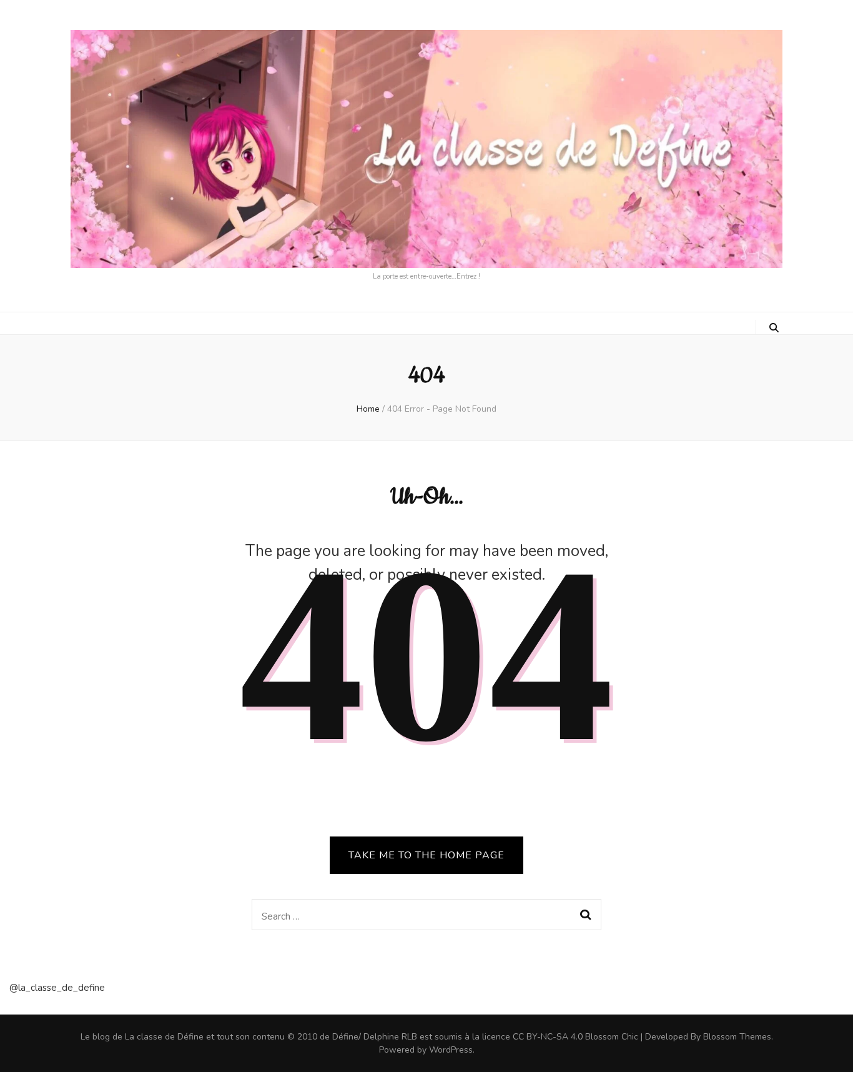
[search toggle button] (774, 328)
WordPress (451, 1050)
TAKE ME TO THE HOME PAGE (426, 855)
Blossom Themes (737, 1037)
